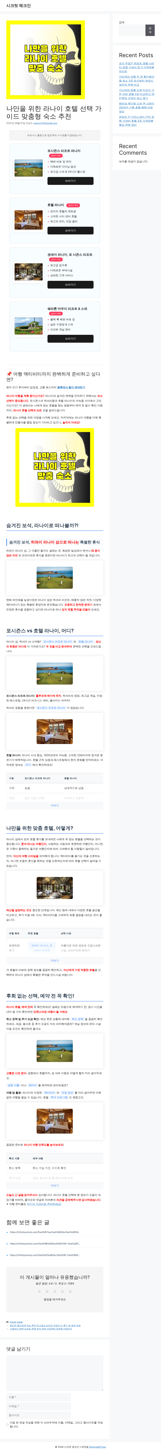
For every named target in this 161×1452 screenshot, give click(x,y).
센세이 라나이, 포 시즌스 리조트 (41, 948)
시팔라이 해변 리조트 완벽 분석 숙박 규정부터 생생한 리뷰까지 (41, 1328)
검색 (121, 22)
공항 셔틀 (13, 1085)
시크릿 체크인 (18, 5)
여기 (28, 764)
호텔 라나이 (85, 641)
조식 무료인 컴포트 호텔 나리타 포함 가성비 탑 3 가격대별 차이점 (136, 67)
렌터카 (33, 1085)
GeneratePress (97, 1446)
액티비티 (49, 1092)
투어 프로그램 (59, 1097)
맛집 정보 (67, 1092)
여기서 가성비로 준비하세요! (44, 1204)
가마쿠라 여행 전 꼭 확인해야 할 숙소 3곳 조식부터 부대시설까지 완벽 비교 (136, 80)
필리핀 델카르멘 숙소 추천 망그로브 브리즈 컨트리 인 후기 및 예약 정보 (45, 1325)
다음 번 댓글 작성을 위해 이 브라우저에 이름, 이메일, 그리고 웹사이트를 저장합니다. (56, 1424)
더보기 (55, 805)
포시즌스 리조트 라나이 (58, 641)
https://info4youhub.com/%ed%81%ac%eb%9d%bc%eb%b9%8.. (45, 1232)
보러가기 (70, 180)
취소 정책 (77, 1019)
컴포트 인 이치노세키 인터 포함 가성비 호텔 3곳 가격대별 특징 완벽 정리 (136, 120)
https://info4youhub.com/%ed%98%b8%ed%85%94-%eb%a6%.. (45, 1243)
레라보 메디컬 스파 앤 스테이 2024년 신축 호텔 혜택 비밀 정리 (136, 107)
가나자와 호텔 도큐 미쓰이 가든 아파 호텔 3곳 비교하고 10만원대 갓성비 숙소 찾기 (136, 94)
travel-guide (16, 1322)
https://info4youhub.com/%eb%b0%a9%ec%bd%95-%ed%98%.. (45, 1255)
